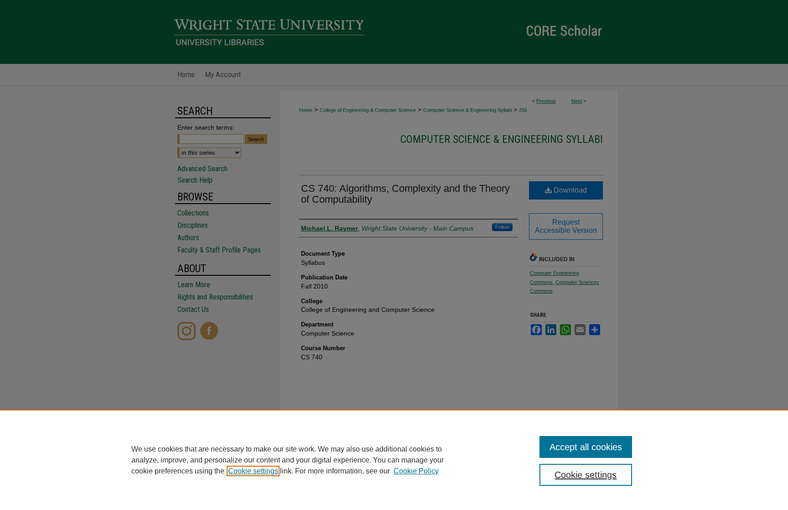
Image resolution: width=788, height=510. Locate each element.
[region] (394, 460)
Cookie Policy (416, 471)
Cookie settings (253, 471)
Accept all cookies (586, 447)
